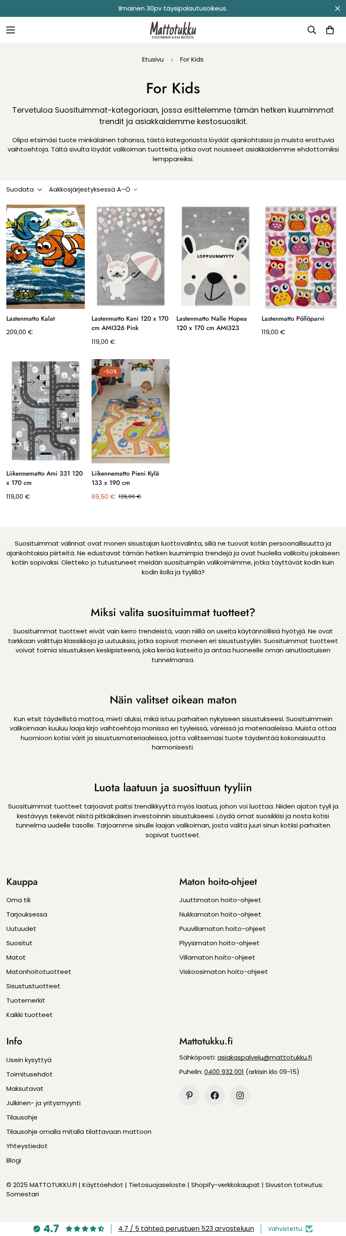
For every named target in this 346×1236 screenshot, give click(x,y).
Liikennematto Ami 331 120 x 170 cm (44, 478)
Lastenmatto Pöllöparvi (293, 318)
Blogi (13, 1160)
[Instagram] (240, 1095)
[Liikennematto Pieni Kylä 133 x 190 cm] (131, 411)
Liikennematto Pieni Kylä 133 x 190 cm (125, 478)
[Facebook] (215, 1095)
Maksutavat (24, 1088)
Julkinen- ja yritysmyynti (43, 1102)
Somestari (22, 1194)
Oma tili (18, 899)
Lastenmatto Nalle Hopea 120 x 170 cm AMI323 (211, 323)
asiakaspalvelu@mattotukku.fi (264, 1057)
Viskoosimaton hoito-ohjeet (223, 971)
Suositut (19, 942)
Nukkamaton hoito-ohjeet (220, 914)
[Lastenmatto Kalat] (45, 257)
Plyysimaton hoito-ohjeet (219, 942)
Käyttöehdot (102, 1184)
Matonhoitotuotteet (38, 971)
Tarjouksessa (26, 914)
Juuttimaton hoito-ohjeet (220, 899)
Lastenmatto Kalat (30, 318)
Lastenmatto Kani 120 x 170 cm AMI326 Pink (130, 323)
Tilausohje (22, 1117)
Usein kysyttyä (28, 1059)
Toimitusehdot (29, 1074)
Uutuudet (21, 928)
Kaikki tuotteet (29, 1014)
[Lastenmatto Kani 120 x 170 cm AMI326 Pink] (131, 257)
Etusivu (153, 59)
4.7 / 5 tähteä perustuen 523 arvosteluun (186, 1228)
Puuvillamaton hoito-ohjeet (222, 928)
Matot (16, 957)
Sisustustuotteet (33, 986)
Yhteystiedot (27, 1145)
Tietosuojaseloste (157, 1184)
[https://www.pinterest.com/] (189, 1095)
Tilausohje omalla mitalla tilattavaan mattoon (78, 1131)
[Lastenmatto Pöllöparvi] (301, 257)
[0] (330, 30)
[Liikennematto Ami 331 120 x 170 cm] (45, 411)
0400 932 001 (224, 1071)
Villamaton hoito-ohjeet (217, 957)
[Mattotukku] (173, 30)
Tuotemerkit (25, 1000)
